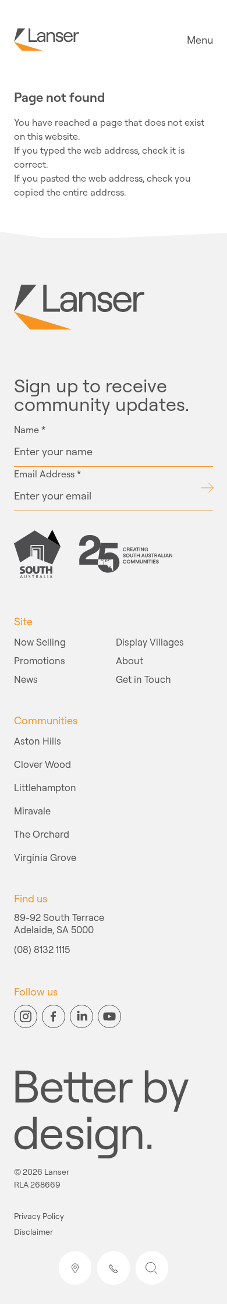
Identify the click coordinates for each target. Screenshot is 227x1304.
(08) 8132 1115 (42, 950)
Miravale (32, 811)
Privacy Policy (39, 1216)
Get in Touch (143, 679)
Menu (200, 39)
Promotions (39, 660)
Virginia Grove (45, 857)
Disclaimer (33, 1232)
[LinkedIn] (81, 1016)
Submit (206, 488)
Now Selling (40, 642)
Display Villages (150, 642)
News (26, 679)
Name (29, 429)
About (129, 660)
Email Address (47, 474)
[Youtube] (109, 1016)
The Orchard (41, 834)
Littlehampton (45, 787)
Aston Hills (37, 741)
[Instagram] (25, 1016)
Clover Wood (42, 764)
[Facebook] (53, 1016)
